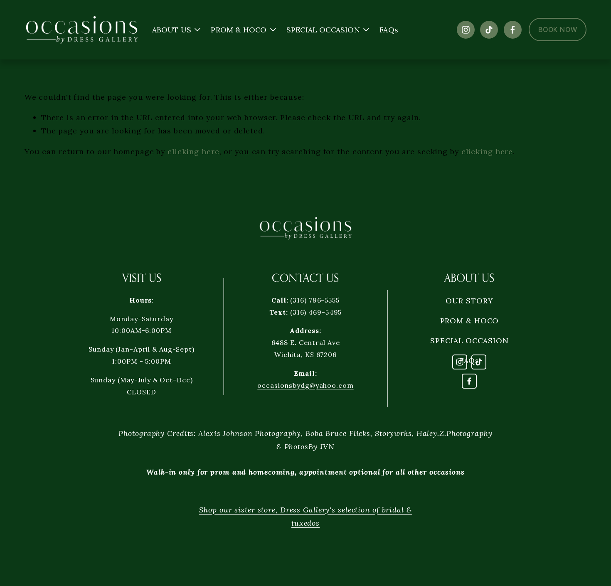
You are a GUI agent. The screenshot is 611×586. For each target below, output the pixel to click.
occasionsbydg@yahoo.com (305, 385)
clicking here (193, 151)
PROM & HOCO (469, 320)
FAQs (388, 29)
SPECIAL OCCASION (469, 340)
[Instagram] (466, 30)
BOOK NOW (557, 29)
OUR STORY (469, 300)
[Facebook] (513, 30)
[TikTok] (489, 30)
